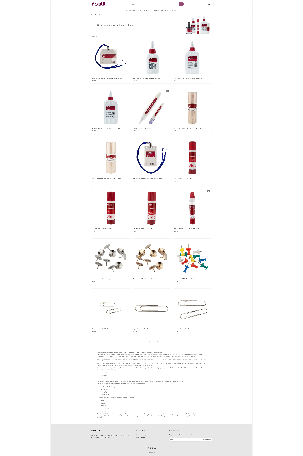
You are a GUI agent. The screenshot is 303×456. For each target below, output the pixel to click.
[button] (157, 4)
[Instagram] (151, 448)
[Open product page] (110, 57)
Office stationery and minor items (102, 14)
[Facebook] (148, 448)
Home (92, 14)
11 (158, 341)
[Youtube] (155, 448)
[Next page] (162, 341)
